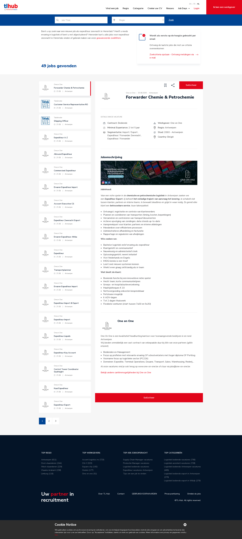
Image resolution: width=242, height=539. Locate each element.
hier (56, 535)
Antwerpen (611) (48, 459)
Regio (126, 8)
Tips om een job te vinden (134, 473)
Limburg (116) (47, 473)
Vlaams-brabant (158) (51, 470)
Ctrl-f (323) (87, 463)
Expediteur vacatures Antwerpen (138, 470)
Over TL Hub (104, 493)
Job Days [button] (183, 8)
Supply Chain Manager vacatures (138, 459)
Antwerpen (170, 127)
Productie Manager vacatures (136, 463)
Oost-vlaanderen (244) (51, 463)
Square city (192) (89, 466)
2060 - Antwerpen (173, 132)
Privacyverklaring (172, 493)
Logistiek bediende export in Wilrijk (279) (182, 480)
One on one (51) (89, 473)
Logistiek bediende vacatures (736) (179, 459)
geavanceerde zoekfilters (108, 38)
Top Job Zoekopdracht (135, 452)
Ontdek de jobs (194, 493)
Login (196, 8)
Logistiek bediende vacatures (136, 466)
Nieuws (170, 8)
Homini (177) (87, 470)
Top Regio (46, 452)
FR (194, 4)
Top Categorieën (173, 452)
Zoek (171, 20)
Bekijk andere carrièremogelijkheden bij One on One (126, 372)
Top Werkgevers (91, 452)
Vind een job (112, 8)
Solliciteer (191, 85)
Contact (120, 493)
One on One (176, 123)
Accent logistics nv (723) (93, 459)
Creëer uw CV (155, 8)
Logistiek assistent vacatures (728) (179, 463)
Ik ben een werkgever (224, 7)
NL (198, 4)
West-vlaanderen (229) (51, 466)
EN (190, 4)
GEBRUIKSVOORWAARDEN (144, 493)
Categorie (138, 8)
